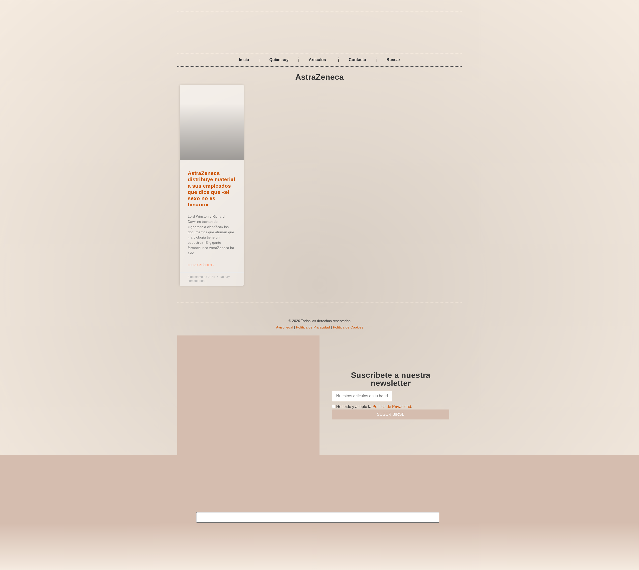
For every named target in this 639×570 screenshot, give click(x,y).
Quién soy (279, 60)
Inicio (244, 60)
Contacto (357, 60)
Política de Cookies (348, 327)
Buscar (393, 60)
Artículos (317, 60)
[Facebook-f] (449, 5)
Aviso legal (284, 327)
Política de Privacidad (313, 327)
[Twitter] (456, 5)
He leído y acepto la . (373, 407)
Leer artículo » (201, 265)
